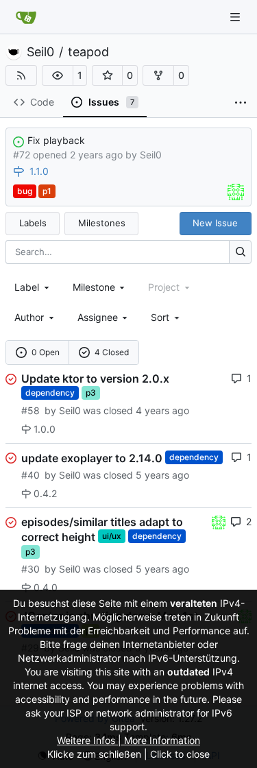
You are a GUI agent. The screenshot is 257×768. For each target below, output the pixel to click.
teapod (88, 52)
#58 (30, 410)
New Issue (215, 222)
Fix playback (56, 140)
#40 (30, 475)
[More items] (241, 102)
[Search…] (240, 252)
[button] (57, 75)
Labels (33, 222)
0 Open (46, 352)
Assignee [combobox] (97, 317)
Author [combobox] (29, 317)
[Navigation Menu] (236, 16)
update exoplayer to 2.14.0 (91, 457)
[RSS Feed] (21, 75)
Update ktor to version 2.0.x (95, 378)
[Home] (26, 17)
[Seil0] (218, 521)
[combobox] (32, 287)
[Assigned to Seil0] (236, 192)
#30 (30, 569)
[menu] (166, 317)
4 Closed (112, 352)
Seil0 (40, 52)
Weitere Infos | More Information (128, 740)
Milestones (101, 222)
